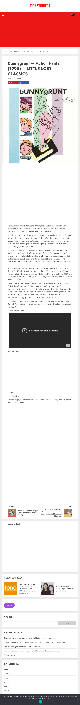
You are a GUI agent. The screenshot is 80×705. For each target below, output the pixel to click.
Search (9, 617)
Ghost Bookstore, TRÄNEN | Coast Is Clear (65, 587)
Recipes (7, 682)
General (7, 674)
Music (6, 678)
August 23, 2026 (61, 591)
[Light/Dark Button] (73, 15)
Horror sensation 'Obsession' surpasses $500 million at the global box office (32, 651)
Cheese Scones (9, 655)
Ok (40, 701)
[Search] (77, 14)
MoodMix (9, 605)
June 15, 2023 (12, 78)
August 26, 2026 (24, 593)
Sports (6, 686)
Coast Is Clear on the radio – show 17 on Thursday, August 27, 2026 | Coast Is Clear (27, 587)
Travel (6, 691)
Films (6, 669)
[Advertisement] (40, 32)
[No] (78, 699)
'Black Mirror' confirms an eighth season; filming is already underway (30, 638)
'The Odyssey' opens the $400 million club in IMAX (22, 646)
